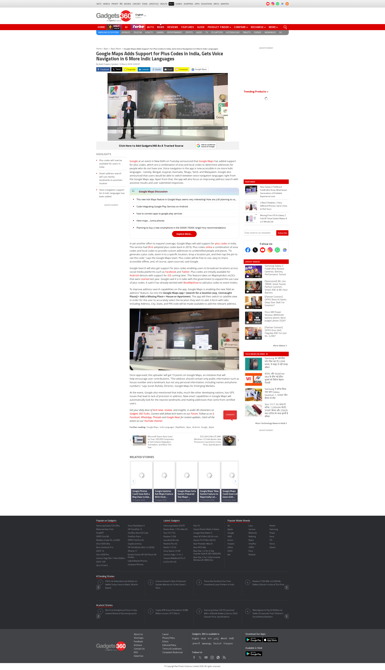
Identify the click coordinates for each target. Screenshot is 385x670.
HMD (230, 537)
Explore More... (184, 233)
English (195, 639)
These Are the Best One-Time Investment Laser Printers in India (219, 583)
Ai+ (229, 526)
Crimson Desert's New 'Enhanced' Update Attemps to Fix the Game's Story (171, 584)
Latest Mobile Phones (137, 561)
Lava (251, 526)
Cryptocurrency (135, 544)
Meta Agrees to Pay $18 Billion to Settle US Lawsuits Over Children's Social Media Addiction (268, 613)
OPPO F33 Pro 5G (136, 540)
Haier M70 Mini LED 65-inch (205, 537)
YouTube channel (153, 420)
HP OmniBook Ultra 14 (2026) (141, 547)
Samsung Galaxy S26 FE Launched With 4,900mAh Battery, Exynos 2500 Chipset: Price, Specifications (220, 613)
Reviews (172, 27)
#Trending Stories (105, 576)
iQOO (230, 551)
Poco (251, 551)
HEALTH (163, 4)
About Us (138, 634)
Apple (211, 427)
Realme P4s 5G (170, 544)
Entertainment (174, 32)
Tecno (272, 544)
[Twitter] (255, 249)
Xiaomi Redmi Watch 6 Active (206, 529)
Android (134, 275)
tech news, (158, 410)
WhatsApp (146, 417)
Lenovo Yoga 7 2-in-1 (173, 555)
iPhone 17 (132, 551)
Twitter (186, 271)
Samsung (274, 529)
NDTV (99, 4)
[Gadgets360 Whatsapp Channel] (277, 249)
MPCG (216, 4)
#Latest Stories (104, 605)
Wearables (270, 32)
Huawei (231, 544)
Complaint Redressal (172, 652)
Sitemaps (138, 638)
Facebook (170, 271)
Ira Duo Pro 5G (169, 562)
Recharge (257, 27)
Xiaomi (273, 547)
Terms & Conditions (172, 649)
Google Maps (206, 161)
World (106, 4)
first (151, 247)
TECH (171, 4)
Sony (272, 537)
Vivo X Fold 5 (102, 565)
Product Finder (218, 27)
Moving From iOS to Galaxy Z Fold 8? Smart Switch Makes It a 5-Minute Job (273, 218)
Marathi (225, 4)
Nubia (251, 540)
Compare (240, 27)
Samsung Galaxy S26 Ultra (108, 526)
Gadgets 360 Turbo (140, 413)
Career (165, 634)
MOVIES (127, 4)
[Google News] (284, 249)
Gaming (160, 32)
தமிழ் (216, 639)
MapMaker (180, 427)
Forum (194, 413)
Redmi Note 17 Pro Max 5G (175, 529)
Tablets (247, 32)
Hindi (203, 639)
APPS (197, 4)
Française (228, 644)
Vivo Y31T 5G (169, 533)
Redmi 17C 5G (169, 547)
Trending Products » (256, 91)
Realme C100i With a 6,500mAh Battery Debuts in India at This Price (268, 583)
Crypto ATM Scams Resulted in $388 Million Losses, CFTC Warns (172, 612)
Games (179, 4)
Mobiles (126, 32)
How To (149, 32)
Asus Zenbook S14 (104, 547)
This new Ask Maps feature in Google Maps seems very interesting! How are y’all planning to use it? (187, 199)
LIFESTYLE (154, 4)
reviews (168, 410)
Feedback (138, 642)
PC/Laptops (217, 32)
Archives (138, 645)
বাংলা (210, 639)
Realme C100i (169, 537)
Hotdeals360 (232, 32)
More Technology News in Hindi (270, 423)
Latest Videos (252, 261)
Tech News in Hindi (255, 353)
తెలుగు (224, 638)
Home (101, 27)
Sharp (272, 533)
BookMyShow (191, 282)
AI (126, 27)
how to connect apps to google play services (159, 213)
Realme (252, 555)
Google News (173, 417)
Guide (201, 27)
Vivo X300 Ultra (103, 544)
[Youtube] (262, 249)
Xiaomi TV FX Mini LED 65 (204, 540)
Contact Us (139, 649)
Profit (115, 4)
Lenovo (252, 529)
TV (207, 32)
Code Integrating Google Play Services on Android (162, 206)
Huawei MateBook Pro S (174, 558)
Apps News (116, 49)
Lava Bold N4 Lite (171, 540)
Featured (250, 181)
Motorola (253, 533)
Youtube (206, 657)
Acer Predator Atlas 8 (202, 544)
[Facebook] (247, 249)
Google (134, 161)
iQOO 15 (100, 551)
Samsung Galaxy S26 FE (174, 526)
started (145, 279)
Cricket (137, 4)
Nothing (252, 537)
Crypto (189, 32)
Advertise (138, 656)
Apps (106, 49)
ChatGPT (100, 533)
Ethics (165, 642)
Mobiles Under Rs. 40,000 (108, 540)
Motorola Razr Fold (104, 529)
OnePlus (252, 544)
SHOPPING (188, 4)
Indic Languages (167, 427)
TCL (271, 540)
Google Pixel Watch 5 (202, 533)
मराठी (231, 639)
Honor (230, 540)
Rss (224, 657)
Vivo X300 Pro (102, 555)
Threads (157, 417)
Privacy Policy (168, 638)
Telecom (138, 32)
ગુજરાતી (196, 644)
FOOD (144, 4)
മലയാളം (206, 644)
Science (257, 32)
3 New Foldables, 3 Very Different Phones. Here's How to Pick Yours (273, 206)
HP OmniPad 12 (135, 529)
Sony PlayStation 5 (136, 526)
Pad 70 (196, 526)
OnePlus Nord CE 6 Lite (138, 533)
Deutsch (217, 644)
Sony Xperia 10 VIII (171, 551)
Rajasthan (206, 4)
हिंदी (121, 4)
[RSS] (287, 3)
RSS (136, 652)
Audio (199, 32)
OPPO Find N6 (102, 537)
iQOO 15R (100, 562)
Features (187, 27)
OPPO (251, 547)
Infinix (230, 547)
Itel (229, 555)
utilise (209, 247)
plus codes (221, 243)
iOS (169, 275)
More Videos (279, 345)
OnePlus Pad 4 (134, 537)
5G (280, 32)
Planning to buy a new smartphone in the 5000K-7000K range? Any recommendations (181, 227)
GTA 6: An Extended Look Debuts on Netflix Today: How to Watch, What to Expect (121, 584)
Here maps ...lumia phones (150, 220)
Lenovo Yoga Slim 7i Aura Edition (110, 558)
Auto (150, 27)
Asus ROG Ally (199, 547)
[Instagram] (270, 249)
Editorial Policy (169, 645)
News (160, 27)
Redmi (272, 526)
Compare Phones (135, 565)
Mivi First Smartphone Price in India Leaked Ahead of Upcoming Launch (121, 612)
